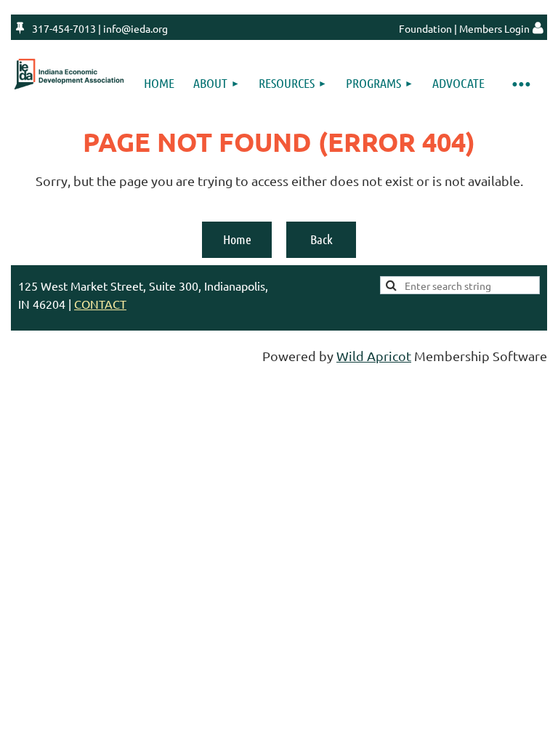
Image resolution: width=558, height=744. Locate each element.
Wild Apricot (373, 355)
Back (321, 239)
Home (237, 239)
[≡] (520, 83)
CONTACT (100, 303)
